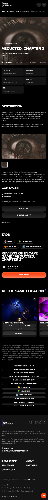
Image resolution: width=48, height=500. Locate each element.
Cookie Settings (29, 488)
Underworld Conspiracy (13, 323)
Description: (7, 63)
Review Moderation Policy (11, 491)
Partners (31, 465)
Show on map (9, 461)
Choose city (8, 470)
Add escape (8, 465)
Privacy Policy (6, 488)
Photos (19, 63)
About (30, 461)
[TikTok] (40, 422)
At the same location (36, 63)
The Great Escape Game (19, 53)
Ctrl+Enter (30, 202)
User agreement (27, 491)
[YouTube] (44, 422)
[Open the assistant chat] (43, 495)
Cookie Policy (17, 488)
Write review (24, 275)
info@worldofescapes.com (16, 451)
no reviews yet (12, 268)
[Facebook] (31, 422)
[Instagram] (36, 422)
